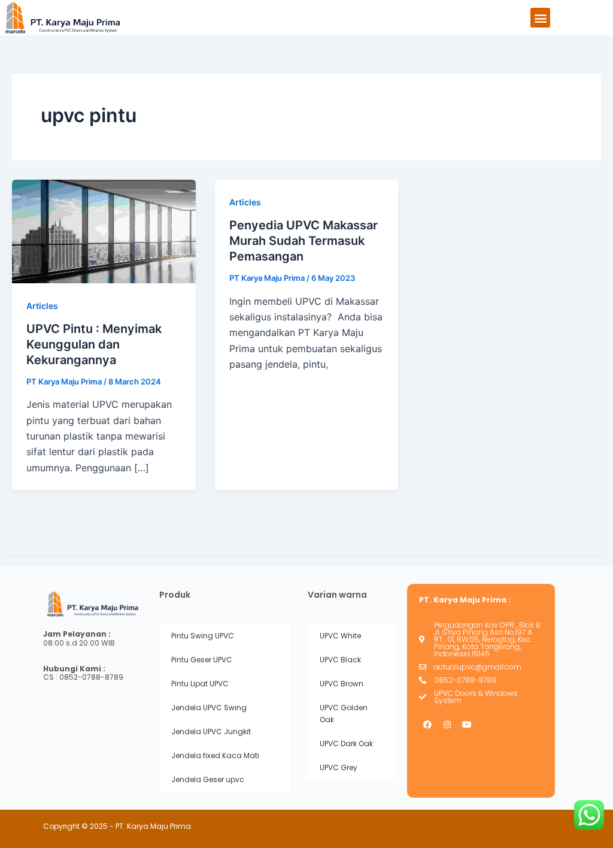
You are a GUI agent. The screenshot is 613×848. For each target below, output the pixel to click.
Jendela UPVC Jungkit (211, 731)
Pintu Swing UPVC (202, 636)
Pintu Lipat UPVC (200, 684)
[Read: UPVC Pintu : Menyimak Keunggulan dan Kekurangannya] (104, 231)
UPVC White (340, 636)
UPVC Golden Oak (344, 713)
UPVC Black (340, 660)
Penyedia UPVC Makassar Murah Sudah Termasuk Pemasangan (303, 241)
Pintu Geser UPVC (201, 660)
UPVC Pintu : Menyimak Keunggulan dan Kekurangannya (94, 344)
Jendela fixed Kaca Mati (215, 755)
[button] (540, 18)
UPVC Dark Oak (346, 743)
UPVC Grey (338, 767)
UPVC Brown (341, 684)
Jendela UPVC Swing (209, 707)
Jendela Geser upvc (207, 779)
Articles (42, 306)
